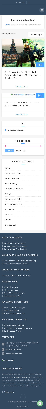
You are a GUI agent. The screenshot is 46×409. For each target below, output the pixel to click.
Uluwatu (8, 220)
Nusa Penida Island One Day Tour (16, 263)
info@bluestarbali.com (14, 353)
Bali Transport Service (19, 377)
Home (7, 24)
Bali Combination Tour (13, 173)
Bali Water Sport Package (14, 189)
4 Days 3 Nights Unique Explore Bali (17, 275)
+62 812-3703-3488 (13, 349)
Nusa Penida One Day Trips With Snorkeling (20, 261)
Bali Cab (8, 168)
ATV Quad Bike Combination (14, 325)
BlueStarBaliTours (23, 406)
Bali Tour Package (11, 183)
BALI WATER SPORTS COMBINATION (18, 328)
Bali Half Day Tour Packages (14, 293)
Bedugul (8, 194)
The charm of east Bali (12, 296)
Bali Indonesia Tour (12, 178)
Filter (9, 150)
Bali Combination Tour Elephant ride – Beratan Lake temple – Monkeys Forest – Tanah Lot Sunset (23, 75)
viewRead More (22, 87)
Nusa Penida (9, 209)
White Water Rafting (11, 310)
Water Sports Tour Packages (14, 307)
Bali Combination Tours (12, 331)
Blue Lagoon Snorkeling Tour (14, 313)
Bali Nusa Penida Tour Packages (15, 246)
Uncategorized (10, 225)
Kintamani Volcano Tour (13, 204)
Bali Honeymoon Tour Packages (15, 249)
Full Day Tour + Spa (11, 290)
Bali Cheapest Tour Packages (14, 243)
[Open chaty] (40, 403)
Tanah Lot (8, 214)
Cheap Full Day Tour (11, 287)
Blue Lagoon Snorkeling (13, 199)
